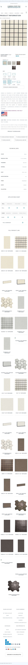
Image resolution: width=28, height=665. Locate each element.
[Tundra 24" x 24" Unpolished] (9, 74)
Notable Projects (7, 634)
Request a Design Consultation (11, 87)
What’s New (7, 632)
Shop (7, 615)
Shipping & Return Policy (21, 622)
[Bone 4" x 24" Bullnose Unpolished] (14, 82)
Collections (17, 13)
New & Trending (20, 632)
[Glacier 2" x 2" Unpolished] (9, 63)
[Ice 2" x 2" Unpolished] (14, 63)
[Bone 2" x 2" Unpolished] (5, 63)
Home (2, 13)
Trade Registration (7, 617)
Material (6, 13)
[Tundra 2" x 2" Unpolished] (14, 68)
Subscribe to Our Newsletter (14, 654)
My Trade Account (7, 613)
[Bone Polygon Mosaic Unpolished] (5, 82)
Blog (7, 629)
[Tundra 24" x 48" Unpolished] (14, 74)
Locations (20, 613)
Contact (20, 615)
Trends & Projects (7, 636)
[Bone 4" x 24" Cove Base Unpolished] (18, 82)
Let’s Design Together (20, 629)
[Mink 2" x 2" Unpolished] (18, 63)
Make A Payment (20, 617)
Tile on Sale (20, 634)
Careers (20, 620)
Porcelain (11, 13)
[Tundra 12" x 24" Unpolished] (5, 74)
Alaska (22, 13)
